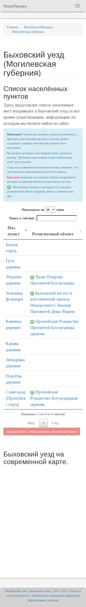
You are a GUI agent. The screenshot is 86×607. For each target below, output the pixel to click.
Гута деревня (13, 264)
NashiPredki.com (16, 591)
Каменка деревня (13, 324)
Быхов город (12, 247)
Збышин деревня (13, 280)
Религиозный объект (53, 234)
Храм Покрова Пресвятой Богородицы (52, 280)
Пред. (31, 423)
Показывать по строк (43, 209)
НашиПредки (15, 5)
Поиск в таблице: (22, 218)
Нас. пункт (13, 230)
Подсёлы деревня (14, 379)
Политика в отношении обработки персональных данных (54, 597)
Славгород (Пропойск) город (16, 398)
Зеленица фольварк (14, 296)
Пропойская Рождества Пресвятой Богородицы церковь (54, 327)
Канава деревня (13, 346)
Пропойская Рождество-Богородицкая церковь (54, 398)
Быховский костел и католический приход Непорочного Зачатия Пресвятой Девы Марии (52, 302)
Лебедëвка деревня (15, 363)
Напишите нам (40, 591)
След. (55, 423)
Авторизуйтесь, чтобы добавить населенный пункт (41, 431)
